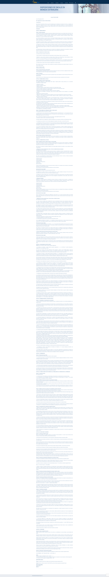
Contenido (57, 2)
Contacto (61, 2)
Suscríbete (66, 2)
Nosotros (52, 2)
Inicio (48, 2)
